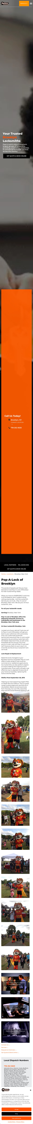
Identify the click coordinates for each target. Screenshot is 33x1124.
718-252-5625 (16, 428)
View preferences (16, 1118)
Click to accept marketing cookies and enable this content (15, 983)
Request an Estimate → (8, 1050)
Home (3, 574)
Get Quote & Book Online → (10, 1052)
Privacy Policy (20, 1122)
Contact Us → (5, 1045)
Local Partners (10, 565)
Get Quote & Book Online (16, 156)
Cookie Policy (12, 1122)
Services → (4, 1047)
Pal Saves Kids (23, 565)
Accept (16, 1109)
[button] (30, 1090)
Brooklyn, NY (24, 3)
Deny (16, 1113)
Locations (10, 574)
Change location (17, 422)
